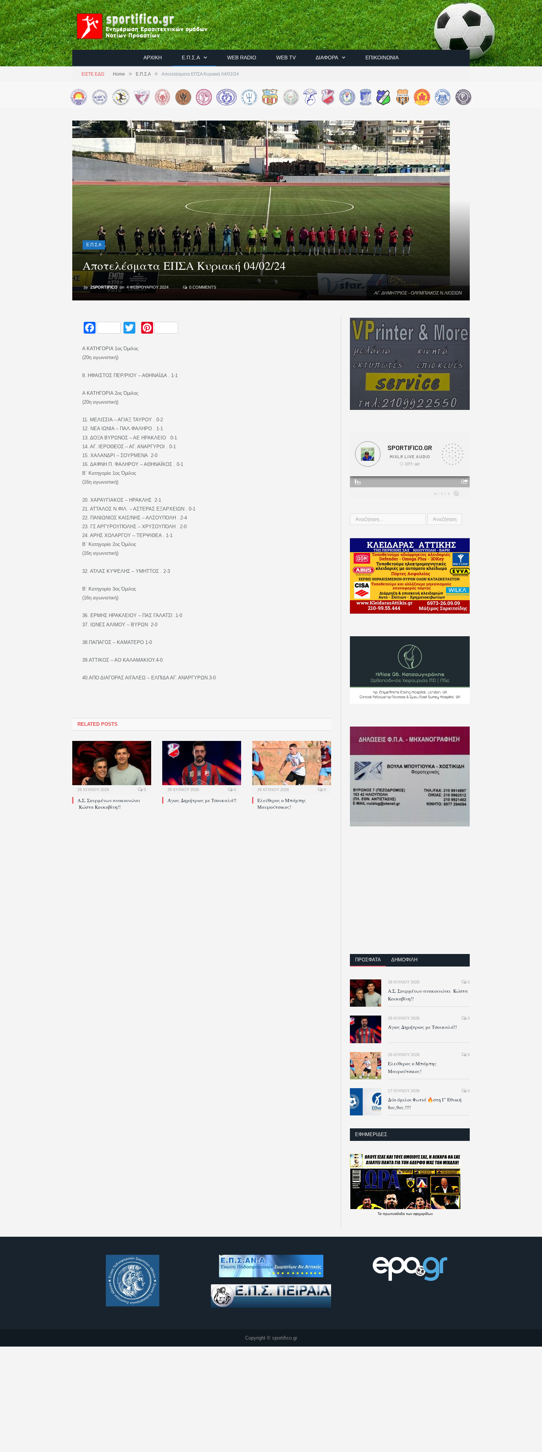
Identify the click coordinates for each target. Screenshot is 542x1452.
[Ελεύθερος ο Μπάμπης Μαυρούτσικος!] (291, 767)
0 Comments (202, 287)
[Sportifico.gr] (149, 24)
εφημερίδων (423, 1214)
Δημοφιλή (404, 959)
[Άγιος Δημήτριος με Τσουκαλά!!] (201, 767)
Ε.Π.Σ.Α (191, 57)
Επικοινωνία (382, 57)
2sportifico (104, 287)
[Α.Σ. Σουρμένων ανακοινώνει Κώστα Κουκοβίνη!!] (111, 767)
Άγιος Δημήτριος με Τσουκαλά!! (201, 800)
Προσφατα (368, 959)
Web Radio (241, 57)
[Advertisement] (410, 895)
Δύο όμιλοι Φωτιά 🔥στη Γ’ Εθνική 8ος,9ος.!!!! (425, 1103)
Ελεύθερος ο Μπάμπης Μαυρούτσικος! (281, 803)
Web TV (286, 57)
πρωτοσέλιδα (394, 1214)
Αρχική (152, 57)
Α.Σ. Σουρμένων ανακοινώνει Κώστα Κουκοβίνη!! (108, 803)
